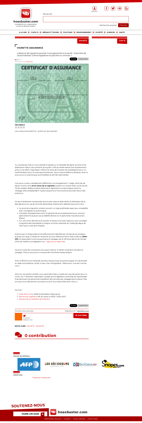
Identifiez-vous (83, 311)
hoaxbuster (29, 61)
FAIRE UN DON (30, 414)
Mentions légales (52, 419)
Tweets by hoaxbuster (41, 378)
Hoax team (93, 419)
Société (99, 32)
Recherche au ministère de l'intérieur (34, 299)
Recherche (47, 14)
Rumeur (40, 326)
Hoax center (79, 419)
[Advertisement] (52, 149)
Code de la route (26, 294)
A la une (23, 32)
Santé (122, 32)
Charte (67, 419)
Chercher (123, 25)
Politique (67, 32)
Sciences (111, 32)
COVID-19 (34, 32)
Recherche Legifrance (28, 297)
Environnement (84, 32)
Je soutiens (81, 315)
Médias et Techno (51, 32)
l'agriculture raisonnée (55, 242)
